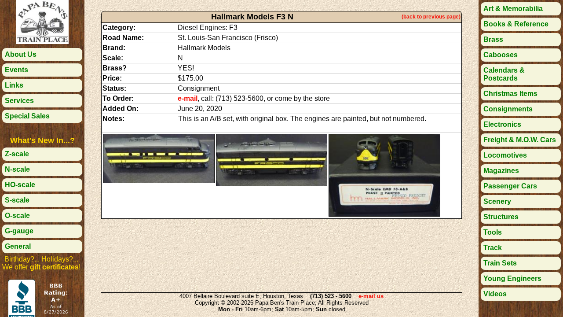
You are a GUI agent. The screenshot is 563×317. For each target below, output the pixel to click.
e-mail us (371, 296)
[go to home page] (42, 41)
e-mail (187, 98)
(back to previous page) (431, 17)
